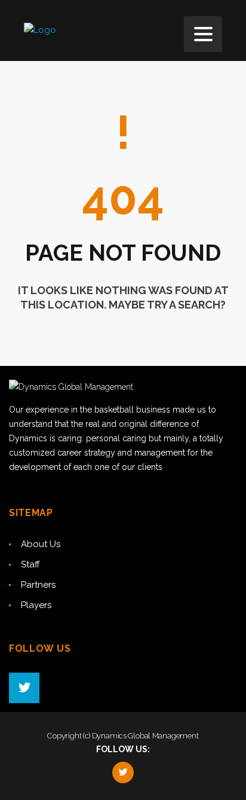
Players (36, 605)
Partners (38, 584)
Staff (30, 564)
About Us (40, 544)
